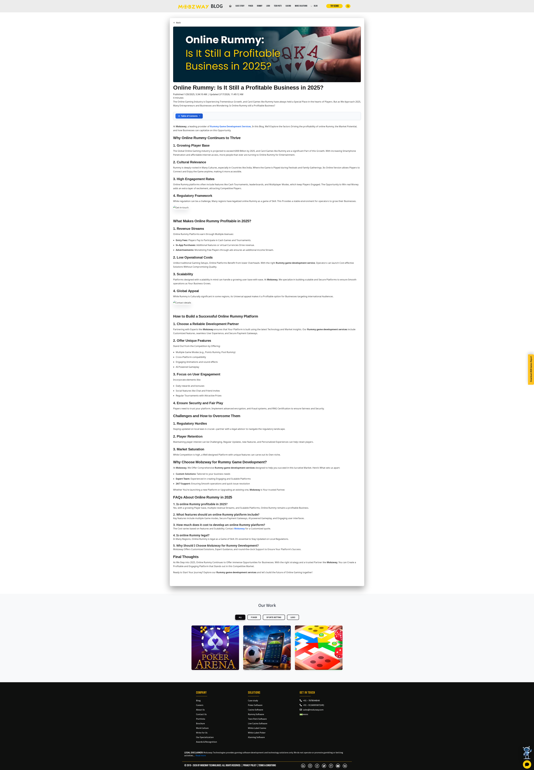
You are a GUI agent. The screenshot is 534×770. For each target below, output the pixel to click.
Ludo (268, 6)
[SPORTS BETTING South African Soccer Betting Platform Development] (267, 647)
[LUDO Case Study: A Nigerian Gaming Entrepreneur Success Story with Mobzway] (319, 647)
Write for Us (201, 732)
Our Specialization (205, 737)
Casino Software (255, 709)
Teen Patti (278, 6)
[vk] (345, 766)
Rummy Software (256, 714)
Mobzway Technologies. (211, 765)
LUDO (293, 617)
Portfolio (200, 718)
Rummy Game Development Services (230, 126)
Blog (316, 6)
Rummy (259, 6)
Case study (240, 6)
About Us (200, 709)
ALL (240, 617)
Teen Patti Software (257, 718)
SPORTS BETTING (273, 617)
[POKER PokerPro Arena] (215, 647)
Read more (201, 755)
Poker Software (255, 705)
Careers (199, 705)
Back (178, 22)
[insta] (310, 766)
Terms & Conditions (267, 765)
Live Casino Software (257, 723)
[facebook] (317, 766)
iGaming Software (256, 737)
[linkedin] (303, 766)
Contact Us (201, 714)
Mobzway (239, 528)
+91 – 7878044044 (311, 700)
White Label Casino (257, 728)
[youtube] (338, 766)
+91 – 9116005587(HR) (313, 705)
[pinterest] (331, 766)
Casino (288, 6)
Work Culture (202, 728)
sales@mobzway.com (313, 709)
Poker (250, 6)
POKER (254, 617)
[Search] (347, 6)
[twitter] (324, 766)
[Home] (230, 6)
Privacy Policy (250, 765)
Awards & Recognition (206, 741)
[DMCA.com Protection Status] (304, 714)
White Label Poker (256, 732)
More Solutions (301, 6)
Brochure (200, 723)
